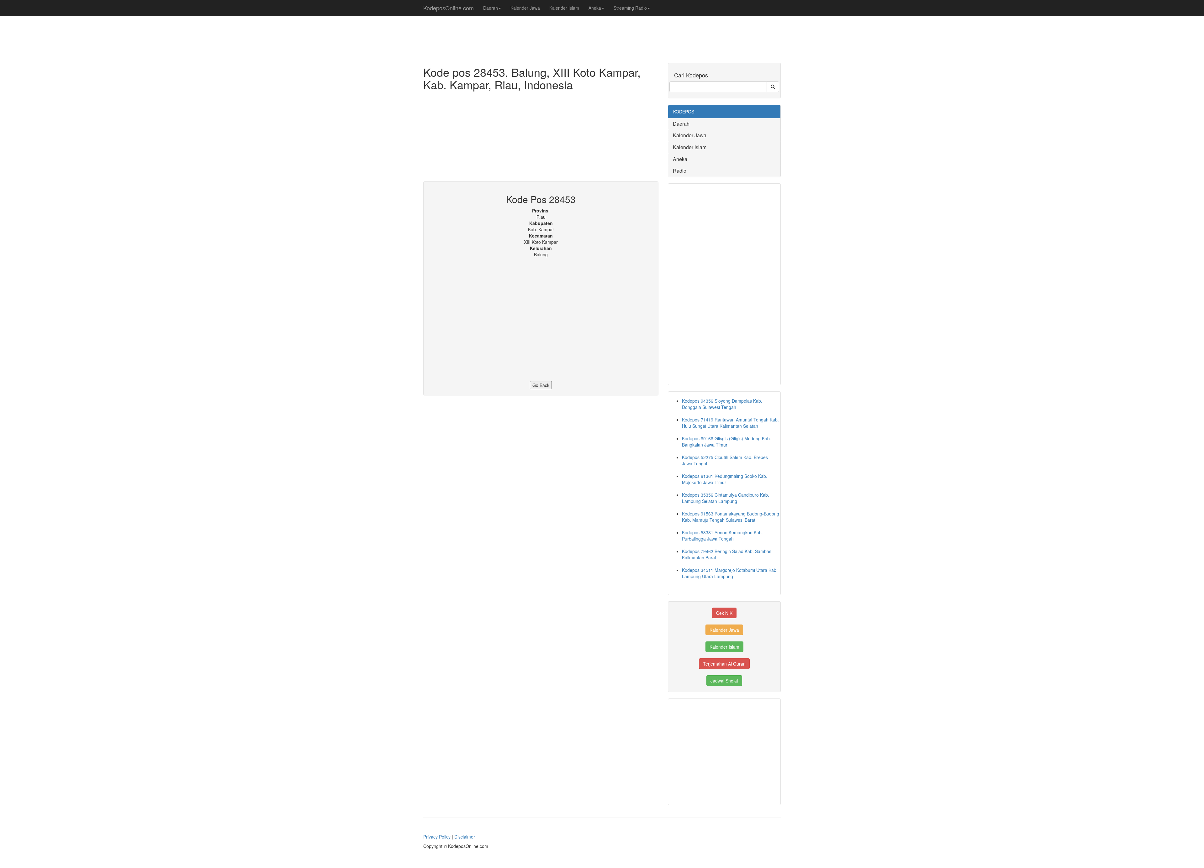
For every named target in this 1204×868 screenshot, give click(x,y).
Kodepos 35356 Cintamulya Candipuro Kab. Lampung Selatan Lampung (725, 498)
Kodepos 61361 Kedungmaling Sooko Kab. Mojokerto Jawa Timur (724, 479)
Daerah (490, 8)
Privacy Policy (437, 837)
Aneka (595, 8)
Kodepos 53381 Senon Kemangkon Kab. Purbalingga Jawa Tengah (722, 535)
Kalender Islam (564, 8)
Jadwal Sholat (724, 680)
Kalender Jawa (525, 8)
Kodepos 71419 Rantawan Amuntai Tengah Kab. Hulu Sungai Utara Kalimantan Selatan (730, 422)
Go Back (540, 385)
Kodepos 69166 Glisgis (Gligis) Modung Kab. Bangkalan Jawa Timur (726, 441)
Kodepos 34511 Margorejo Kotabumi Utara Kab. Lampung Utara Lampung (730, 573)
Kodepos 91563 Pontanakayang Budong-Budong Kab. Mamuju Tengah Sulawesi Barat (730, 516)
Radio (679, 170)
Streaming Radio (630, 8)
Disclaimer (464, 837)
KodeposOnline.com (448, 8)
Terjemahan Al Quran (724, 664)
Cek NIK (724, 613)
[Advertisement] (540, 137)
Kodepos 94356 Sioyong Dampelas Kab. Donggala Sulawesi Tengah (722, 404)
